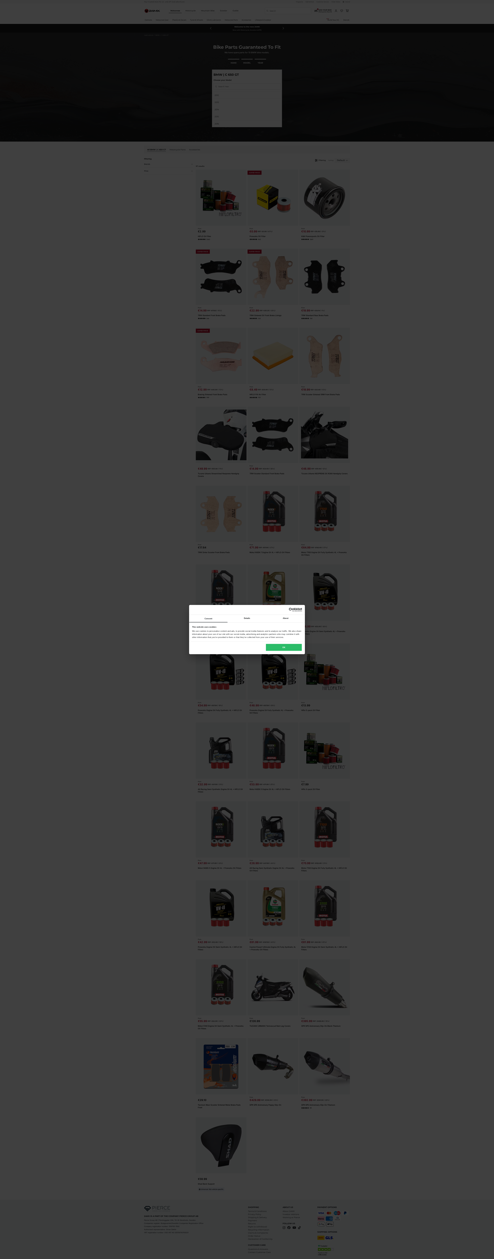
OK (283, 647)
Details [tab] (247, 618)
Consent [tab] (208, 618)
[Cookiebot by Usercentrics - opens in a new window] (291, 610)
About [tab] (285, 618)
